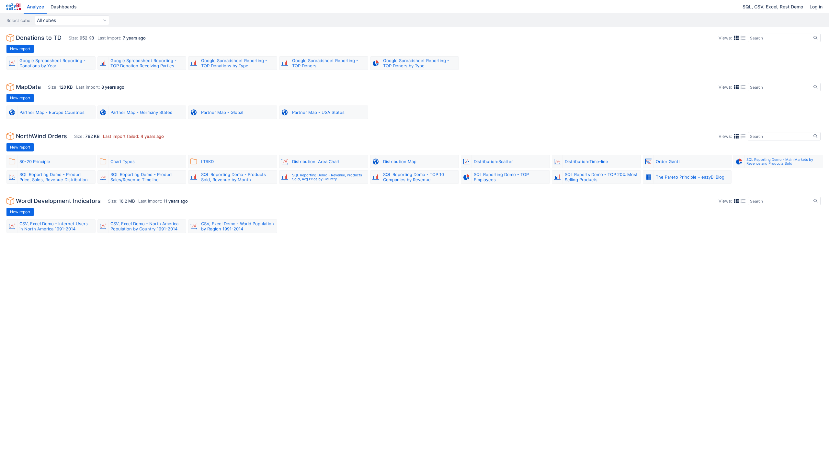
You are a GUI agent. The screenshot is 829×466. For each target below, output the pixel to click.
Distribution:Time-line (586, 161)
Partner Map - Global (222, 112)
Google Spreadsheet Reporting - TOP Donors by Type (416, 63)
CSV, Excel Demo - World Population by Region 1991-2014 (237, 226)
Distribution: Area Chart (316, 161)
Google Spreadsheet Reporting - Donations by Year (52, 63)
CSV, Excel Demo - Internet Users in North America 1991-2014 (53, 226)
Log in (816, 6)
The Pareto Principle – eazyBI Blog (690, 177)
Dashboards (64, 6)
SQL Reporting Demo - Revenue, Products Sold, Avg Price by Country (327, 177)
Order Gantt (668, 161)
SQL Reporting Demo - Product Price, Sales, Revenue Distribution (53, 177)
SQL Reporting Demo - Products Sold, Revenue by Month (233, 177)
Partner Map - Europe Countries (52, 112)
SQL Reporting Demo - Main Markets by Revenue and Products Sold (779, 161)
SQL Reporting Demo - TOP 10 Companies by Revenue (413, 177)
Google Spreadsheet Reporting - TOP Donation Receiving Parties (143, 63)
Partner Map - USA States (318, 112)
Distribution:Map (399, 161)
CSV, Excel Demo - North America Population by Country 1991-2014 (144, 226)
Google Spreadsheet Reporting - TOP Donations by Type (234, 63)
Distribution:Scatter (493, 161)
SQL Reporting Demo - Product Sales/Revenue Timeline (141, 177)
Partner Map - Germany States (141, 112)
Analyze (35, 6)
